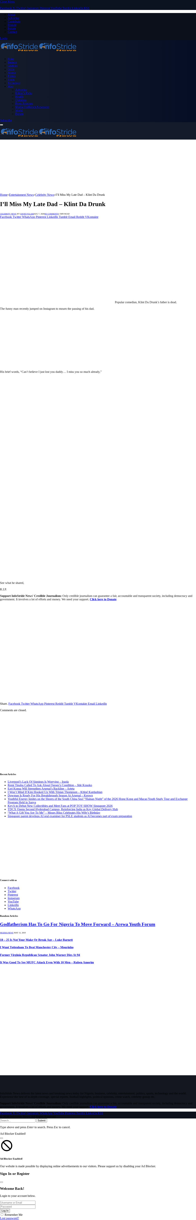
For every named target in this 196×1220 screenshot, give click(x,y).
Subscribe (6, 120)
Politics (12, 76)
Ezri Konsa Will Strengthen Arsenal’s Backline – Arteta (41, 788)
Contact (12, 31)
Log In (5, 1210)
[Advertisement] (98, 166)
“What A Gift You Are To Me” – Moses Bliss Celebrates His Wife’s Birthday (54, 812)
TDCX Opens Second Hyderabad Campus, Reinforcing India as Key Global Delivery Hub (63, 809)
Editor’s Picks (23, 93)
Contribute (14, 21)
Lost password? (9, 1218)
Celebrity (13, 65)
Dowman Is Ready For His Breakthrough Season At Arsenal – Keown (50, 795)
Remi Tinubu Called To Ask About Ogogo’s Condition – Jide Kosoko (50, 785)
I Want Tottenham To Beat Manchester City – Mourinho (37, 947)
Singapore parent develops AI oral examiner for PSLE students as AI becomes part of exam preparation (70, 816)
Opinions (20, 100)
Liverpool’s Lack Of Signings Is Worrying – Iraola (38, 781)
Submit (42, 1120)
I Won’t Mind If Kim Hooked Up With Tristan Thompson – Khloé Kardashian (55, 792)
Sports (11, 79)
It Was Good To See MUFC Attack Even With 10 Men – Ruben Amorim (47, 962)
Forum (12, 28)
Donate (12, 25)
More (10, 86)
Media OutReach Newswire (32, 107)
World (19, 110)
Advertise (13, 18)
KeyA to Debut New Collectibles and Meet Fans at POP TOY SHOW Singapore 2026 (60, 805)
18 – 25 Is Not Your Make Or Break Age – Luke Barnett (36, 939)
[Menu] (1, 124)
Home (11, 58)
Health (19, 96)
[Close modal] (1, 1138)
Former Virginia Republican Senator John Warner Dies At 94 (40, 955)
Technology (14, 83)
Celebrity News (8, 214)
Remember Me (14, 1214)
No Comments (51, 214)
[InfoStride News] (38, 52)
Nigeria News (6, 933)
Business (12, 62)
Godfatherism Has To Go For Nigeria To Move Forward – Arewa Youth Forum (77, 924)
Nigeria (12, 72)
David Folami (27, 214)
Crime (11, 69)
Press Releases (24, 103)
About (11, 14)
